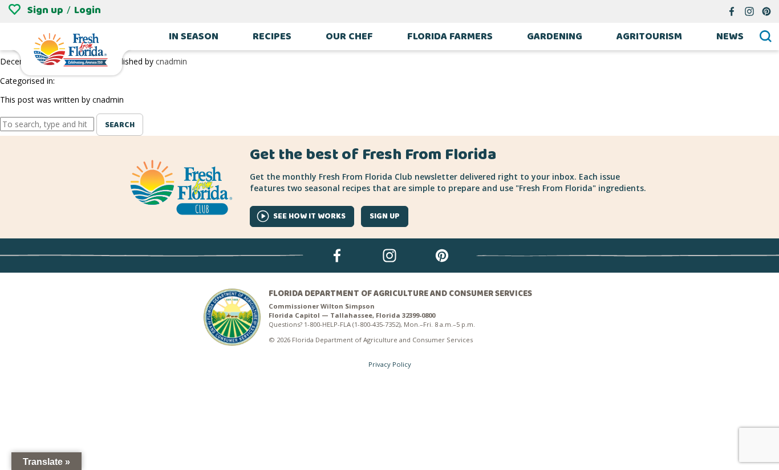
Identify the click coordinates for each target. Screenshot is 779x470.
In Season (193, 36)
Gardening (554, 36)
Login (87, 10)
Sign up (45, 10)
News (730, 36)
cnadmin (171, 61)
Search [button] (120, 125)
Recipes (272, 36)
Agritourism (649, 36)
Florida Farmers (450, 36)
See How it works (309, 216)
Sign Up (385, 216)
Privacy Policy (389, 364)
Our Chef (349, 36)
